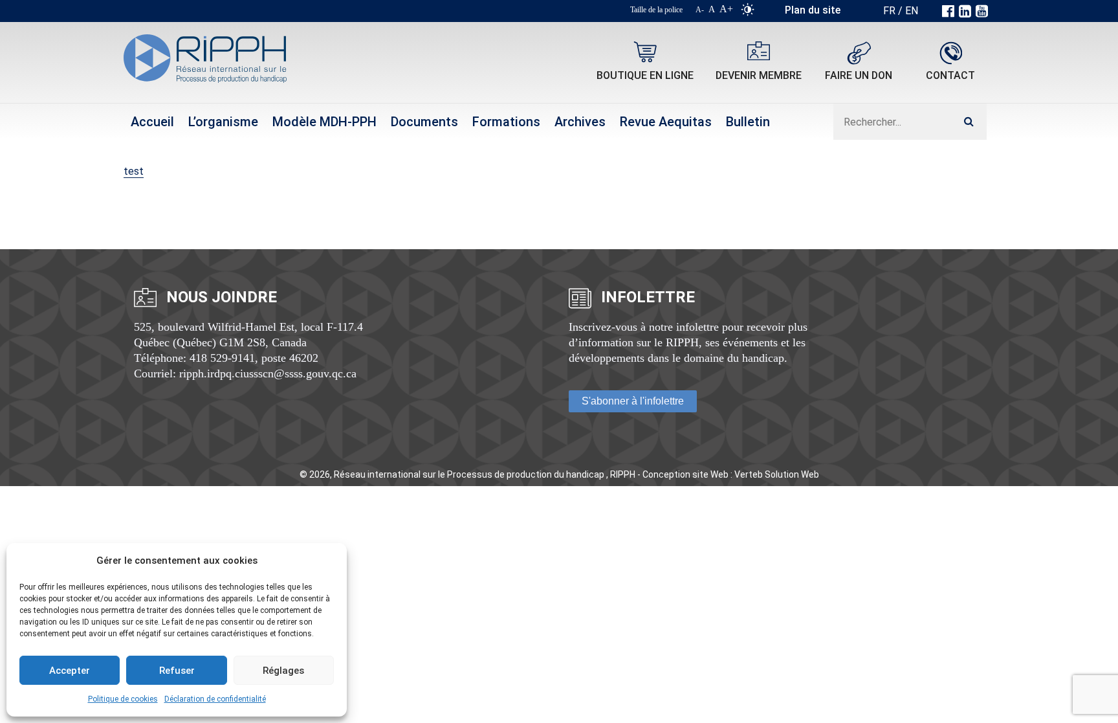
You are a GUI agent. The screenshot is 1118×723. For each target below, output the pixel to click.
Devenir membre (759, 75)
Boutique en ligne (645, 75)
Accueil (152, 121)
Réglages (283, 670)
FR (889, 11)
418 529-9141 (222, 357)
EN (911, 11)
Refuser (177, 670)
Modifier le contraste (747, 12)
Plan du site (812, 10)
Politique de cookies (123, 699)
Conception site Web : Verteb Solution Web (730, 474)
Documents (424, 121)
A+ (726, 8)
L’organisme (223, 121)
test (134, 171)
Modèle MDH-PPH (324, 121)
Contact (950, 75)
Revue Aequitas (666, 121)
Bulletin (748, 121)
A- (700, 9)
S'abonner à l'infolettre (633, 400)
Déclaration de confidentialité (215, 699)
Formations (506, 121)
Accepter (69, 670)
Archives (580, 121)
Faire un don (858, 75)
